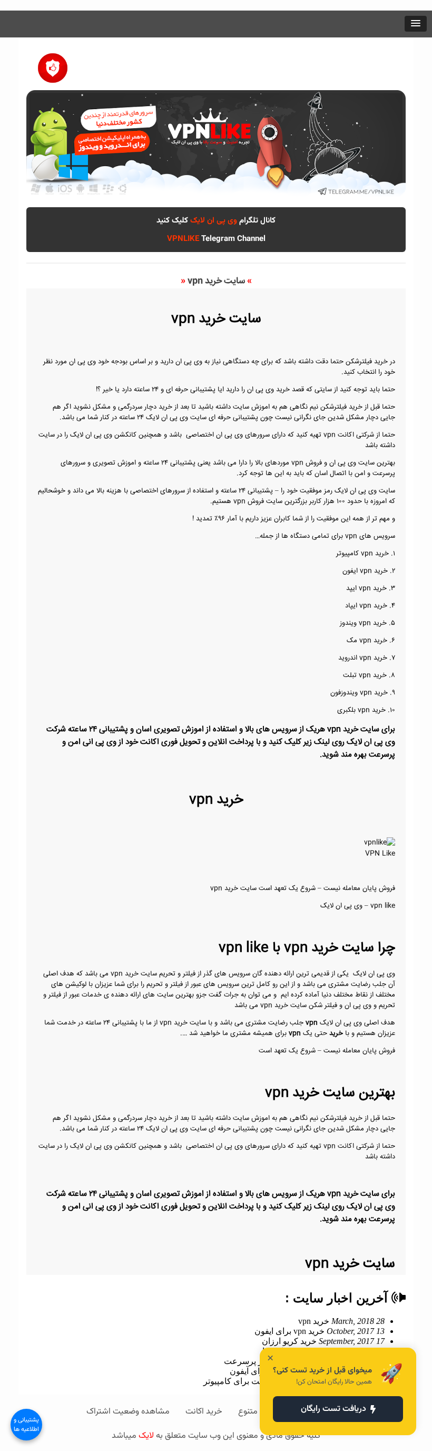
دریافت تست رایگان (333, 1409)
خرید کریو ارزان (323, 1341)
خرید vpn (341, 1321)
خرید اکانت (203, 1411)
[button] (416, 24)
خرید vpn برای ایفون (319, 1331)
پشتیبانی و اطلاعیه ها (26, 1424)
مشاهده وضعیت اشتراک (128, 1411)
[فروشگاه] (52, 64)
